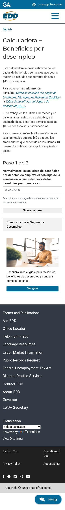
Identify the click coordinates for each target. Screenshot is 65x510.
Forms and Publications (21, 313)
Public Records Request (21, 360)
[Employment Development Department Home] (10, 15)
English (7, 29)
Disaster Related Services (22, 376)
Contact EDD (13, 384)
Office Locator (14, 328)
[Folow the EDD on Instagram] (21, 476)
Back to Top (10, 451)
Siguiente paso (32, 210)
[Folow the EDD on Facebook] (4, 476)
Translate (32, 432)
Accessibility (52, 463)
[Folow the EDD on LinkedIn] (15, 476)
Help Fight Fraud (16, 336)
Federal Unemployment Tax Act (27, 368)
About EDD (11, 392)
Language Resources (19, 344)
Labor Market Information (23, 352)
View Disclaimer (13, 438)
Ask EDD (9, 321)
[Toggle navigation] (55, 16)
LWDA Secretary (15, 407)
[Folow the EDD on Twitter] (9, 476)
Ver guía (32, 288)
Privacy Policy (11, 463)
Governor (10, 400)
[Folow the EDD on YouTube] (28, 476)
